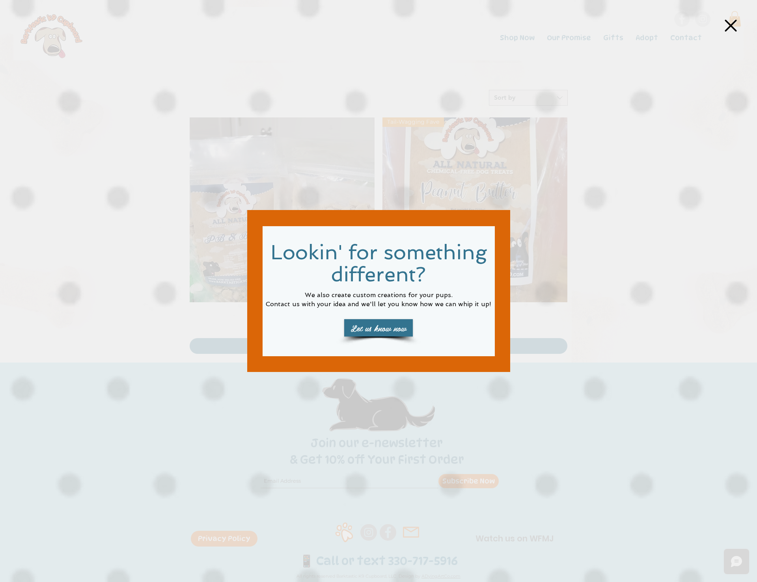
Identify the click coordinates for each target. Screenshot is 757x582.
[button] (730, 26)
